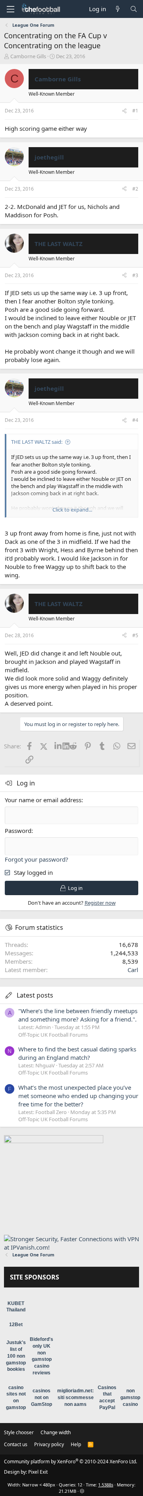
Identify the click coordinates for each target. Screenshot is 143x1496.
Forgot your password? (36, 859)
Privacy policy (49, 1444)
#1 (135, 110)
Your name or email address (43, 800)
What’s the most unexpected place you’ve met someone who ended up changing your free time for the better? (78, 1095)
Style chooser (19, 1432)
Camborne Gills (28, 56)
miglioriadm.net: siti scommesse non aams (75, 1397)
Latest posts (35, 995)
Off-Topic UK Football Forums (53, 1034)
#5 (135, 635)
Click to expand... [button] (72, 509)
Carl (133, 970)
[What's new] (118, 9)
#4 (135, 420)
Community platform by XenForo (70, 1461)
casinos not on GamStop (41, 1397)
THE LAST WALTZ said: (36, 441)
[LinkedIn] (59, 746)
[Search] (133, 9)
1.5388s (105, 1485)
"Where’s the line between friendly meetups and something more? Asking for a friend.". (77, 1015)
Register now (100, 902)
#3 (135, 275)
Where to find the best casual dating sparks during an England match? (77, 1053)
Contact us (15, 1444)
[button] (10, 9)
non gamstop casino (130, 1397)
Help (76, 1444)
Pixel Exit (38, 1471)
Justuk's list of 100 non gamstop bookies (16, 1356)
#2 (135, 188)
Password (18, 831)
